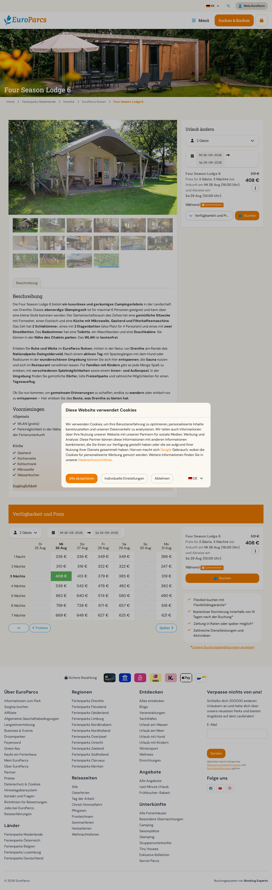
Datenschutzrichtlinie (95, 460)
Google (165, 449)
